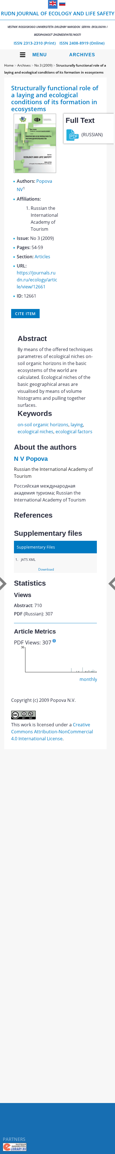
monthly (88, 679)
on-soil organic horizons (43, 425)
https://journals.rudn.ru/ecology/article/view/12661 (37, 280)
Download (46, 569)
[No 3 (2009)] (35, 171)
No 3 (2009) (43, 65)
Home (9, 65)
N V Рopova (31, 458)
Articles (42, 257)
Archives (82, 54)
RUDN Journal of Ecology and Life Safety (57, 23)
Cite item (25, 313)
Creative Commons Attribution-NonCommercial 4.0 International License (52, 732)
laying (77, 425)
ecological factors (74, 432)
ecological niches (35, 432)
